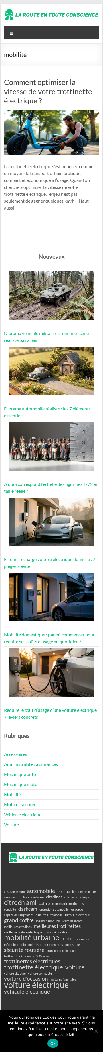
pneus (69, 944)
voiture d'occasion (26, 978)
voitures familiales (63, 979)
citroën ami (20, 902)
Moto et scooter (20, 804)
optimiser (34, 944)
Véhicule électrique (22, 814)
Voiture (11, 824)
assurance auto (14, 891)
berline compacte (84, 891)
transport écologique (61, 950)
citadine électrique (77, 897)
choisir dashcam (33, 897)
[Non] (96, 1031)
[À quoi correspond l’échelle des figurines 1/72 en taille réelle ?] (51, 449)
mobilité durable (56, 932)
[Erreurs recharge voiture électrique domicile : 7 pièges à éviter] (51, 524)
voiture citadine (15, 973)
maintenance (45, 921)
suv (78, 944)
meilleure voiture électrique (23, 932)
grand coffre (19, 920)
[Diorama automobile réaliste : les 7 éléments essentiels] (51, 374)
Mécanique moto (20, 784)
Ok (53, 1043)
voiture (74, 967)
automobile (41, 890)
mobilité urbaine (31, 937)
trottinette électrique (33, 967)
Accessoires (15, 754)
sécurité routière (24, 949)
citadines (54, 896)
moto (67, 938)
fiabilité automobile (49, 915)
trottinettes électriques (32, 961)
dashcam (27, 909)
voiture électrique (36, 984)
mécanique (82, 939)
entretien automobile (54, 909)
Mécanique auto (20, 774)
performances (53, 944)
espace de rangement (18, 915)
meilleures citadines (18, 927)
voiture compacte (40, 973)
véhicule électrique (27, 991)
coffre (44, 903)
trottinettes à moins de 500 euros (26, 956)
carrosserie (11, 897)
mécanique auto (15, 944)
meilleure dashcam (69, 921)
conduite (10, 909)
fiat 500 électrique (77, 915)
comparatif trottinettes (68, 903)
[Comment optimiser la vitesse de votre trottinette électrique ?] (51, 113)
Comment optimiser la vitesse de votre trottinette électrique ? (48, 91)
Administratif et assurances (31, 764)
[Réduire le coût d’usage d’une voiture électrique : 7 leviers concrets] (51, 675)
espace (77, 909)
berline (63, 891)
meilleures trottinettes (57, 926)
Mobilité (12, 794)
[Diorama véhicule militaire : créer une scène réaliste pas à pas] (51, 298)
